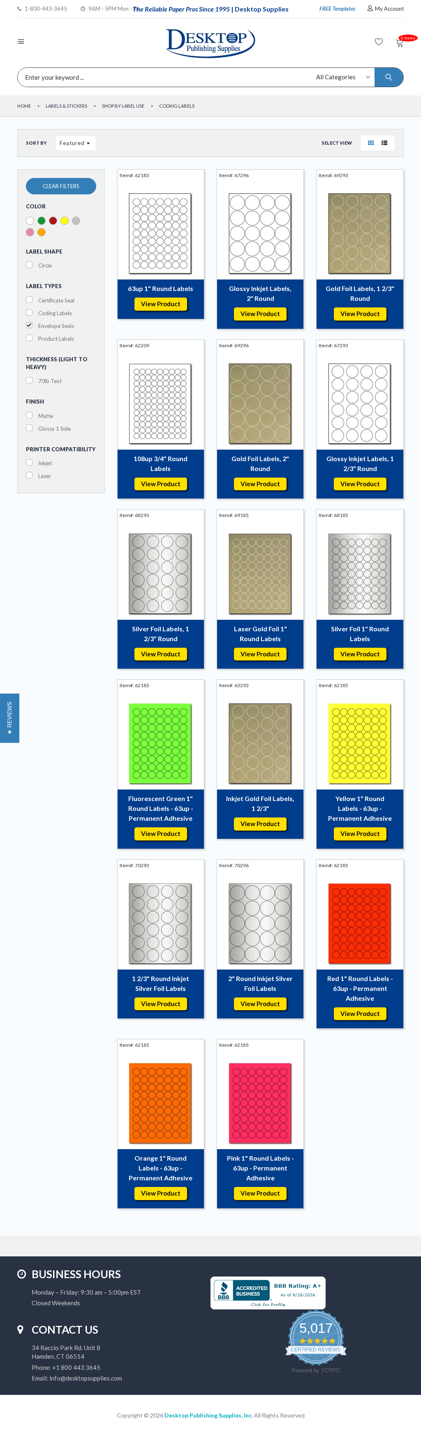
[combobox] (208, 77)
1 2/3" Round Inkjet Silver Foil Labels (160, 983)
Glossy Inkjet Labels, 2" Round (260, 293)
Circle (45, 265)
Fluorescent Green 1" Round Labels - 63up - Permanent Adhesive (160, 808)
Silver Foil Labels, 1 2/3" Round (160, 633)
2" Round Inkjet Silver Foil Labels (260, 983)
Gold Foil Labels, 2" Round (260, 463)
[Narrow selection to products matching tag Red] (53, 220)
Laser (44, 476)
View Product (160, 303)
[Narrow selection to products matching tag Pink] (30, 232)
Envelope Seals (56, 326)
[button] (9, 718)
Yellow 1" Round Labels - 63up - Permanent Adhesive (360, 808)
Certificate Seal (56, 300)
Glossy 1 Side (54, 428)
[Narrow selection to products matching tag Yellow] (64, 220)
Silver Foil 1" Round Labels (360, 633)
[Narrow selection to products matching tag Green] (41, 220)
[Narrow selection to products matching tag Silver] (76, 220)
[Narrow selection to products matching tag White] (30, 220)
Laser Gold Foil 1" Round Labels (260, 633)
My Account (389, 8)
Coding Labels (55, 313)
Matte (45, 416)
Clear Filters (61, 186)
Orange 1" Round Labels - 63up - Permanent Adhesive (160, 1168)
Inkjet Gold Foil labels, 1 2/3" (260, 803)
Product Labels (56, 338)
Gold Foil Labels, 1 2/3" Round (360, 293)
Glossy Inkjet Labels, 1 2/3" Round (360, 463)
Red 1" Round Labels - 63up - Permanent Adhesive (360, 988)
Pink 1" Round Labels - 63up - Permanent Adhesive (260, 1168)
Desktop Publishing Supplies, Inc (208, 1415)
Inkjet (45, 463)
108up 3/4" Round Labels (160, 463)
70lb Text (50, 381)
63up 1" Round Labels (160, 288)
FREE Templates (337, 8)
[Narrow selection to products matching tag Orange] (41, 232)
